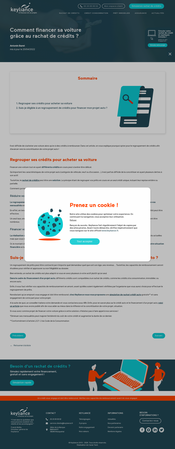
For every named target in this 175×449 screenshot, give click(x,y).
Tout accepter (85, 241)
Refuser (73, 220)
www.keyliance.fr (110, 231)
